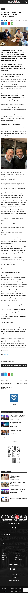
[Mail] (12, 528)
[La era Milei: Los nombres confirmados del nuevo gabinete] (5, 432)
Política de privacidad (14, 580)
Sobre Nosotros (14, 574)
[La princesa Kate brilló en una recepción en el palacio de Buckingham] (5, 477)
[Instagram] (14, 569)
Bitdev (5, 591)
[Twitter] (5, 23)
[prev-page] (2, 437)
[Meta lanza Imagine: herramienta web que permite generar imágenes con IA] (5, 499)
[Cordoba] (2, 20)
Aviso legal (14, 577)
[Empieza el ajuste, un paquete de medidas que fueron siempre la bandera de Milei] (5, 417)
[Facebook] (2, 23)
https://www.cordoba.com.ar (14, 406)
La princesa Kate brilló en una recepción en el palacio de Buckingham (16, 476)
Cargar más (13, 504)
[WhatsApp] (12, 23)
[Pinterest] (9, 23)
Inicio (2, 5)
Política (5, 5)
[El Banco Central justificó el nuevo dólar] (5, 484)
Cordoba (7, 20)
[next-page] (4, 437)
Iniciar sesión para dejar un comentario (14, 365)
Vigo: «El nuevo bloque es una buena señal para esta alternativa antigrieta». (21, 384)
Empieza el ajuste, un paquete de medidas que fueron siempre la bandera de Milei (17, 417)
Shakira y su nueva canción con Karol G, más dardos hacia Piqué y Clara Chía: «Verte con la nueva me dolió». (6, 385)
